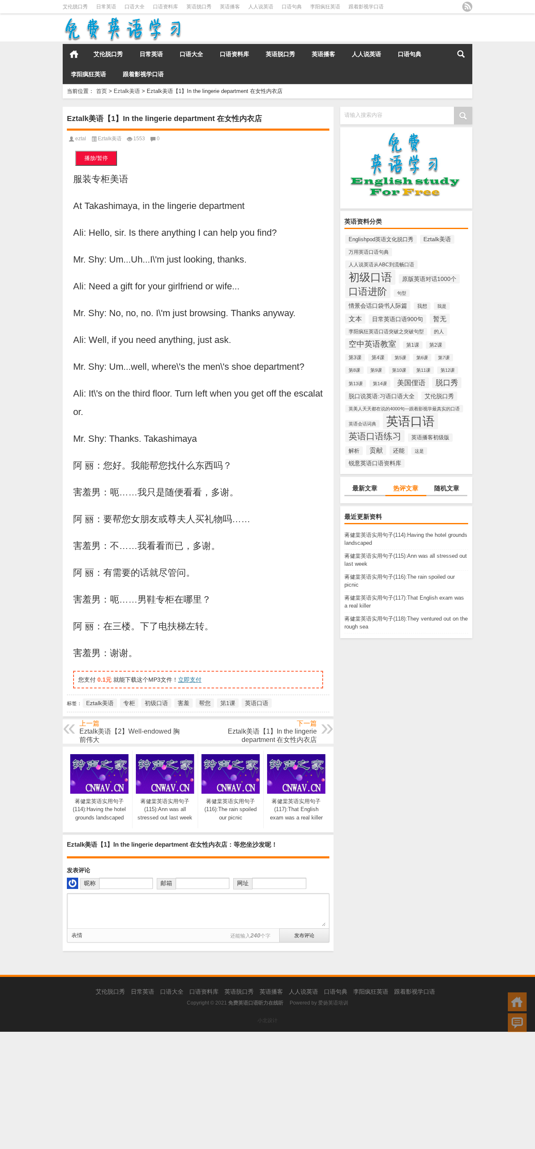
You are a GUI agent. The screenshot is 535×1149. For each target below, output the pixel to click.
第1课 (412, 345)
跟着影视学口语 (366, 7)
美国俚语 (411, 383)
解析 (354, 451)
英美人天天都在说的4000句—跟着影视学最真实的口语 (404, 408)
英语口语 (410, 421)
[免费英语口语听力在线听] (122, 19)
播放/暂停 (96, 158)
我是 (441, 306)
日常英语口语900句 (397, 319)
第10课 (399, 370)
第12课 (448, 370)
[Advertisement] (251, 1090)
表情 (76, 935)
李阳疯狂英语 (325, 7)
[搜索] (461, 54)
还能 (399, 450)
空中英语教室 (372, 344)
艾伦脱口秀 (75, 7)
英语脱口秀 (198, 7)
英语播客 (230, 7)
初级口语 (370, 277)
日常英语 (106, 7)
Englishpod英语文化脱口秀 (381, 239)
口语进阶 (368, 291)
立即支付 (189, 679)
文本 (355, 318)
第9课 (376, 370)
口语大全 (135, 7)
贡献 (376, 450)
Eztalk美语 (127, 91)
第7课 (444, 357)
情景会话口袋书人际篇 (378, 305)
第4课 (378, 357)
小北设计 (267, 1020)
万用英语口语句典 (369, 252)
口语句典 (292, 7)
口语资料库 (165, 7)
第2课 (435, 345)
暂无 (439, 318)
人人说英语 (260, 7)
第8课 (354, 370)
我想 (422, 306)
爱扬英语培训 (333, 1003)
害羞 (183, 703)
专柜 (129, 703)
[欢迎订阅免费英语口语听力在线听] (467, 7)
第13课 (356, 383)
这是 (419, 450)
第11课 (423, 370)
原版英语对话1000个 (429, 279)
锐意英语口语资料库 (375, 463)
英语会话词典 (362, 423)
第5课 (400, 357)
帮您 (205, 703)
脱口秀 (447, 383)
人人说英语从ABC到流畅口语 (381, 265)
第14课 (380, 383)
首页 (74, 54)
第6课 (422, 357)
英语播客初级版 (430, 438)
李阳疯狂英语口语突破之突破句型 (386, 331)
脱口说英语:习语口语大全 (382, 396)
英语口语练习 (375, 436)
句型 (401, 293)
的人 (439, 332)
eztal (80, 139)
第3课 (355, 357)
